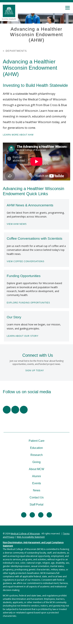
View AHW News (17, 224)
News (36, 490)
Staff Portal (36, 504)
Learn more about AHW (18, 135)
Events (36, 483)
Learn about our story (22, 336)
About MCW (36, 469)
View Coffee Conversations (25, 261)
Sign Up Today (34, 370)
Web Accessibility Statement (31, 536)
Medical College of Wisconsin (25, 533)
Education (36, 447)
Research (36, 454)
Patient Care (36, 440)
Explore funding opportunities (28, 302)
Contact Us (37, 497)
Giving (36, 462)
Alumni (36, 476)
